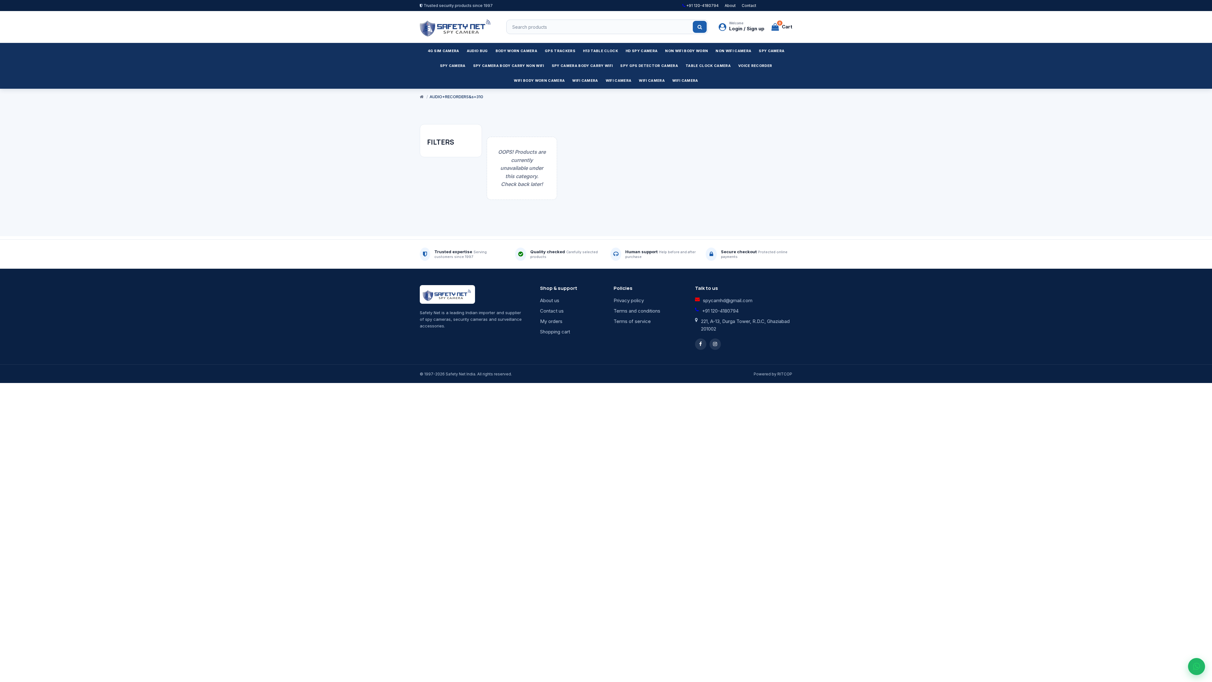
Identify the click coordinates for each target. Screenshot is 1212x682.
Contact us (552, 311)
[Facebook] (700, 344)
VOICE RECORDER (755, 65)
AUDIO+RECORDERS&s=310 (456, 96)
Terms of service (632, 321)
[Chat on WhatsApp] (1196, 666)
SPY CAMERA (771, 51)
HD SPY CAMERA (641, 51)
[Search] (700, 27)
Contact (749, 5)
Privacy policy (629, 300)
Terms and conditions (637, 311)
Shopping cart (555, 332)
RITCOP (784, 374)
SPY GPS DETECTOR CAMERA (649, 65)
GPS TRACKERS (560, 51)
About (730, 5)
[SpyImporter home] (456, 26)
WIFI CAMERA (585, 80)
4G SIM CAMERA (443, 51)
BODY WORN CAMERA (516, 51)
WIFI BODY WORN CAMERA (539, 80)
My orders (551, 321)
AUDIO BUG (477, 51)
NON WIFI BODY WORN (686, 51)
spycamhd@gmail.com (727, 300)
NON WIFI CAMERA (733, 51)
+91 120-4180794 (702, 5)
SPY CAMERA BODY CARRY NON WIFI (508, 65)
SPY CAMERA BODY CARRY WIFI (582, 65)
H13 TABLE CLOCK (600, 51)
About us (549, 300)
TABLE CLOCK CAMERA (708, 65)
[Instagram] (715, 344)
